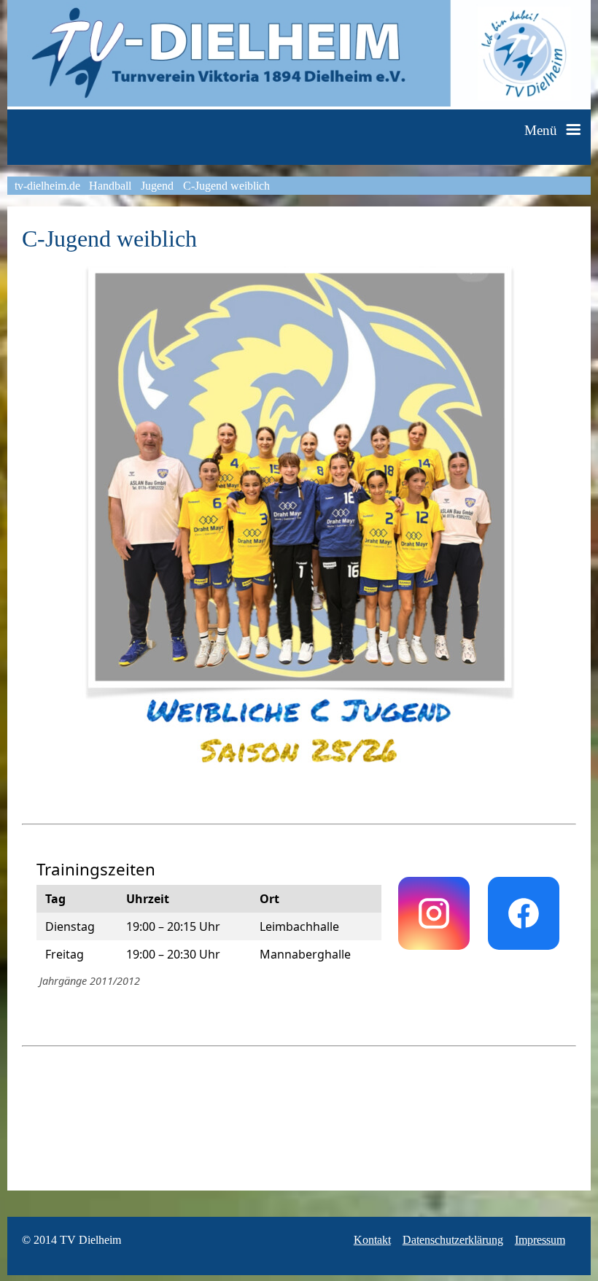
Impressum (540, 1240)
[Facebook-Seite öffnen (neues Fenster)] (523, 913)
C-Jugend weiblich (226, 185)
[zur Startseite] (299, 102)
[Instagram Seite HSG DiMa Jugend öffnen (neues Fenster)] (434, 913)
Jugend (157, 185)
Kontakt (372, 1240)
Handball (110, 185)
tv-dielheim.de (47, 185)
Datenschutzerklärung (453, 1240)
